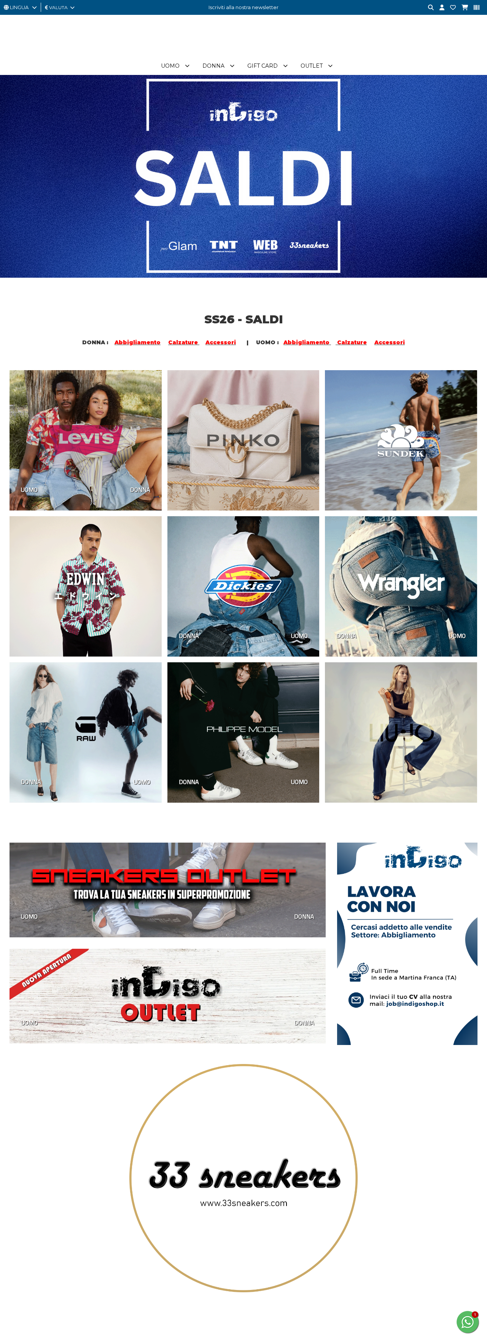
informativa (425, 1331)
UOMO (29, 489)
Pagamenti (119, 1283)
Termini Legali (122, 1317)
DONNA (140, 489)
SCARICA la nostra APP (325, 1275)
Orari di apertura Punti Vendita (238, 1300)
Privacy (114, 1292)
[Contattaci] (450, 8)
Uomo (148, 65)
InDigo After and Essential (232, 1275)
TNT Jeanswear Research (232, 1283)
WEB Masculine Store (228, 1292)
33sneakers (215, 1258)
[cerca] (428, 8)
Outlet (290, 65)
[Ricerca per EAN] (473, 8)
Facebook (33, 1282)
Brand (334, 65)
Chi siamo (117, 1258)
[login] (439, 8)
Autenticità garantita (130, 1275)
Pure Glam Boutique (226, 1267)
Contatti (307, 1258)
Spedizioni (118, 1300)
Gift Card (240, 65)
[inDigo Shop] (243, 52)
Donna (191, 65)
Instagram (33, 1298)
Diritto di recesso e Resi (134, 1309)
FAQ (302, 1267)
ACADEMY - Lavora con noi (138, 1267)
